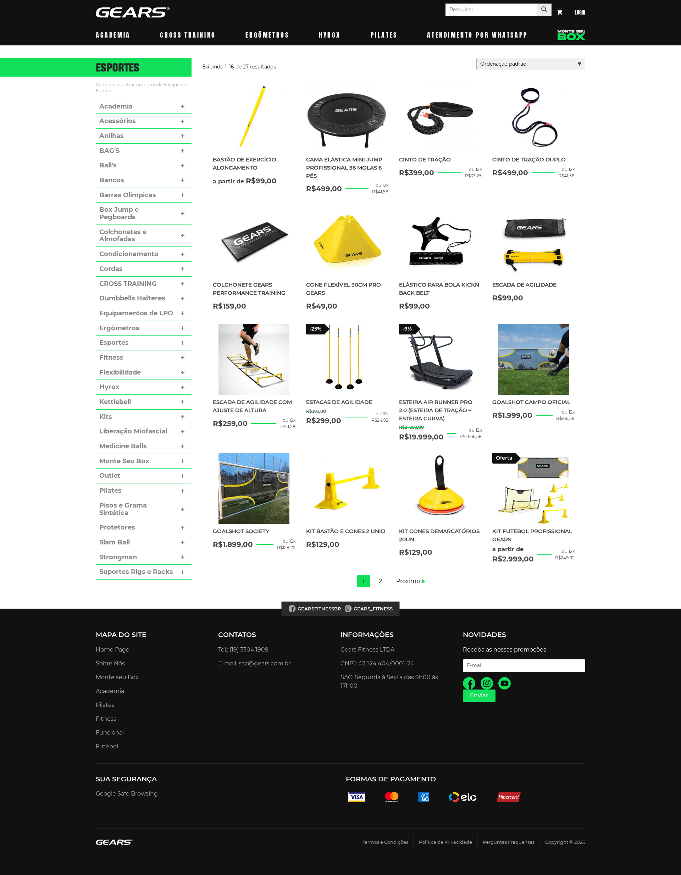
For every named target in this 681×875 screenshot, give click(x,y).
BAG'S (109, 151)
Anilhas (111, 136)
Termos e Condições (385, 842)
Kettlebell (115, 402)
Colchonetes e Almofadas (122, 235)
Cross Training (188, 35)
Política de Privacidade (445, 842)
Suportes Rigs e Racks (136, 572)
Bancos (111, 180)
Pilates (384, 35)
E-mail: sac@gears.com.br (254, 663)
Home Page (112, 649)
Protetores (117, 527)
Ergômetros (267, 35)
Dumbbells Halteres (132, 298)
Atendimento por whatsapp (477, 35)
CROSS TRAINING (128, 284)
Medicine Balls (123, 446)
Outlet (109, 476)
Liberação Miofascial (133, 431)
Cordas (111, 269)
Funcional (110, 732)
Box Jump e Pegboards (119, 213)
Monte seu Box (117, 677)
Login (580, 12)
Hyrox (330, 35)
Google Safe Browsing (127, 793)
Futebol (107, 746)
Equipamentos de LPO (136, 313)
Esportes (114, 343)
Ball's (108, 165)
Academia (113, 35)
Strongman (118, 557)
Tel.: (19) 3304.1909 (243, 649)
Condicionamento (129, 254)
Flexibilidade (120, 372)
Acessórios (117, 121)
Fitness (111, 357)
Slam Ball (114, 542)
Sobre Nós (110, 663)
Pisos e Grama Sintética (123, 509)
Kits (105, 417)
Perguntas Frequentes (509, 842)
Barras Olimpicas (127, 195)
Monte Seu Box (124, 461)
